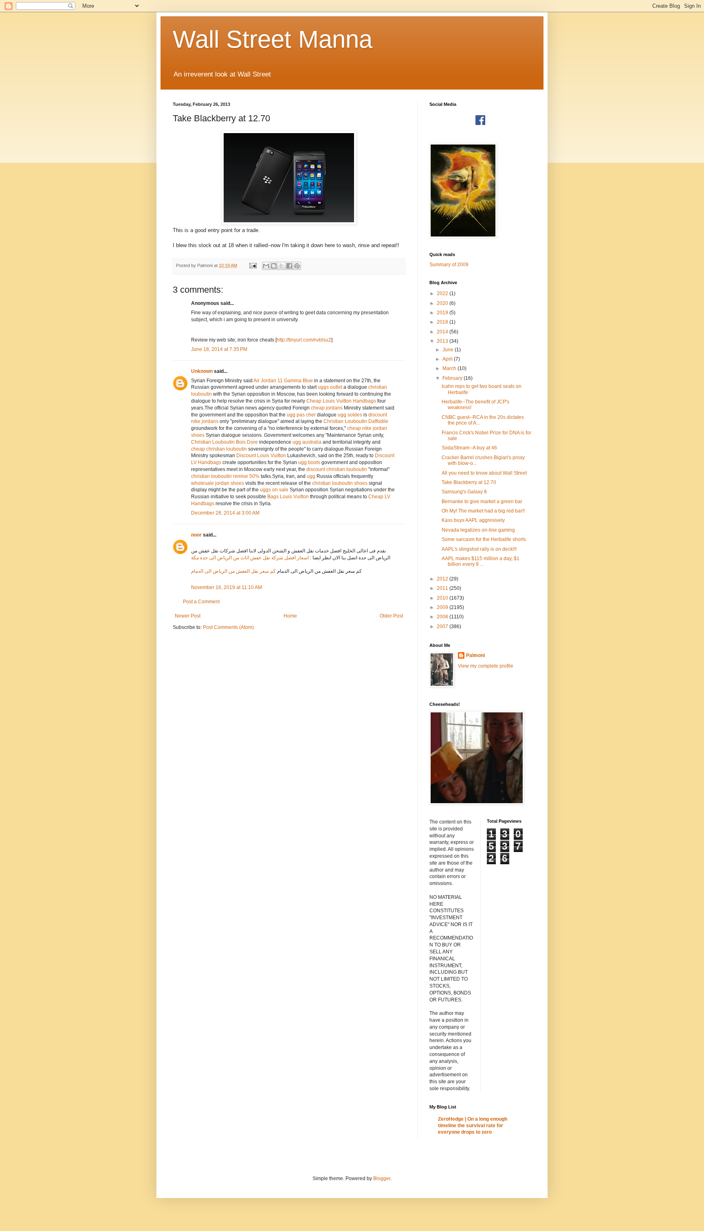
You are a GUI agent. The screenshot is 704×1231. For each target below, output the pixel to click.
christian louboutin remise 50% (225, 476)
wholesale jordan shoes (217, 483)
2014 (443, 332)
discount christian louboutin (336, 469)
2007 (443, 626)
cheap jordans (327, 408)
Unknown (202, 371)
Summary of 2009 (449, 264)
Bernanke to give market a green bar (482, 501)
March (450, 368)
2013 (443, 341)
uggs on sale (274, 490)
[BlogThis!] (274, 266)
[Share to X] (281, 266)
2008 (443, 617)
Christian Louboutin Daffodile (355, 421)
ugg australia (307, 442)
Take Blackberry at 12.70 (469, 482)
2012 (443, 579)
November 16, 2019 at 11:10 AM (226, 587)
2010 (443, 598)
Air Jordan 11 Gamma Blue (283, 380)
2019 (443, 312)
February (453, 378)
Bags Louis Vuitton (288, 496)
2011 (443, 588)
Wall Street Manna (272, 39)
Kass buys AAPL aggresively (473, 520)
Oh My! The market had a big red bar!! (483, 511)
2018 (443, 322)
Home (290, 616)
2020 (443, 303)
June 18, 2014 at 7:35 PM (219, 349)
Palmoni (475, 655)
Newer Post (187, 616)
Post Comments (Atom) (228, 627)
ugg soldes (350, 415)
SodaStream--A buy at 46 (469, 448)
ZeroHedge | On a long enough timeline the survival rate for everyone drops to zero (472, 1125)
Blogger (381, 1178)
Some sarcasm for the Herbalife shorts (484, 539)
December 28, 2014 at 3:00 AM (225, 513)
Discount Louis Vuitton (261, 455)
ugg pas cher (301, 415)
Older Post (391, 616)
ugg (311, 476)
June (448, 350)
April (448, 359)
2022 (443, 293)
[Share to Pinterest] (297, 266)
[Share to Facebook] (289, 266)
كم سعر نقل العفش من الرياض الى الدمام (233, 571)
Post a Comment (201, 602)
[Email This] (266, 266)
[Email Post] (252, 265)
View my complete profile (485, 666)
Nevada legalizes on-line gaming (478, 530)
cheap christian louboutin (219, 449)
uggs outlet (330, 387)
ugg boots (309, 462)
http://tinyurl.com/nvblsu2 (304, 340)
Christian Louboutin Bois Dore (224, 442)
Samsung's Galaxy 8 (464, 492)
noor (196, 535)
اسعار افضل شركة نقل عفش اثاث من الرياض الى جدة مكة (250, 558)
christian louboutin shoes (339, 483)
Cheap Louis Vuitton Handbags (341, 401)
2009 (443, 607)
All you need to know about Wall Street (484, 473)
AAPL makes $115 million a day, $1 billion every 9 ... (480, 561)
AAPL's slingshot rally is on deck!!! (479, 549)
